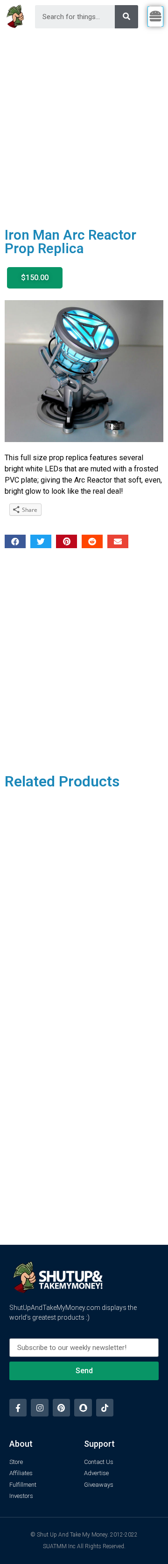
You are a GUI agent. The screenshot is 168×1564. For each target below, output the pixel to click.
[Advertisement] (84, 121)
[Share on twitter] (40, 541)
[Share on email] (117, 541)
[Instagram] (39, 1407)
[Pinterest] (61, 1407)
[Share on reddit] (92, 541)
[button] (35, 278)
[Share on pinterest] (66, 541)
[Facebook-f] (18, 1407)
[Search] (126, 16)
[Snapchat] (82, 1407)
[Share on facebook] (15, 541)
